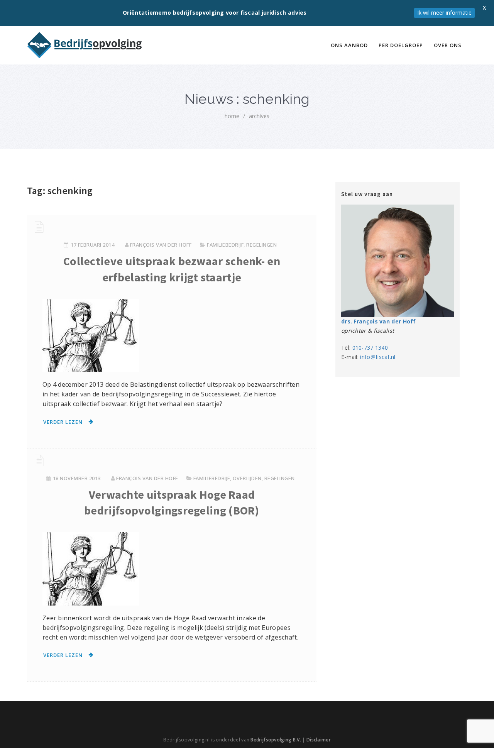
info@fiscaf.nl (377, 356)
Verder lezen (63, 421)
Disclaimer (318, 739)
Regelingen (261, 244)
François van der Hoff (161, 244)
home (232, 116)
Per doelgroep (401, 45)
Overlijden (247, 478)
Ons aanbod (349, 45)
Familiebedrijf (225, 244)
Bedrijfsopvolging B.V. (275, 739)
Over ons (448, 45)
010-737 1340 (370, 347)
